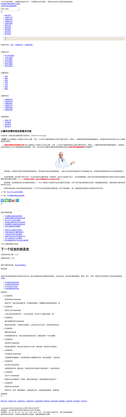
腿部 (6, 89)
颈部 (6, 80)
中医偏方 (8, 122)
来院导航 (16, 288)
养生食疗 (8, 126)
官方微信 (17, 4)
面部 (6, 76)
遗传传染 (8, 124)
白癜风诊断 (9, 110)
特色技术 (84, 401)
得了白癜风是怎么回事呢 (13, 238)
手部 (6, 85)
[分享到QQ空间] (9, 200)
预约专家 (16, 284)
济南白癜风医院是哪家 (12, 226)
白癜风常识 (19, 45)
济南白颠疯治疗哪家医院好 (14, 232)
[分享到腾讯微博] (17, 200)
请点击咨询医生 (20, 265)
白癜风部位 (21, 401)
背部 (6, 82)
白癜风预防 (9, 103)
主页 (11, 45)
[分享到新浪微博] (13, 200)
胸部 (6, 78)
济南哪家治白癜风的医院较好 (15, 224)
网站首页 (8, 15)
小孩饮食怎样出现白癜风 (13, 234)
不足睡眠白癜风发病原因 (15, 195)
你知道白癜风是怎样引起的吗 (15, 222)
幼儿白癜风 (9, 60)
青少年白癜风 (9, 55)
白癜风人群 (12, 401)
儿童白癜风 (9, 57)
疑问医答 (77, 401)
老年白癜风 (9, 66)
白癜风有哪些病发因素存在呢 (15, 218)
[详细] (3, 278)
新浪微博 (4, 4)
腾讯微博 (10, 4)
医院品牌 (54, 401)
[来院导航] (1, 396)
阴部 (6, 87)
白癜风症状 (9, 99)
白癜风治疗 (9, 105)
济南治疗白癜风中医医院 (13, 230)
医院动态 (47, 401)
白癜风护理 (9, 101)
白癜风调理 (39, 401)
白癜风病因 (28, 45)
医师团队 (62, 401)
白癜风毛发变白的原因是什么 (15, 236)
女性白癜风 (9, 62)
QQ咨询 (14, 286)
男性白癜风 (9, 64)
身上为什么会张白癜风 (15, 192)
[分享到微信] (6, 200)
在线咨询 (16, 282)
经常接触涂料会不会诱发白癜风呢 (16, 240)
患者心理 (8, 120)
